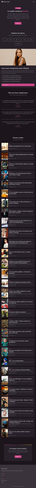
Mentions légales (4, 480)
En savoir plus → (5, 84)
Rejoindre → (18, 456)
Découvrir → (18, 23)
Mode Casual (5, 1)
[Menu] (33, 1)
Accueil (3, 475)
